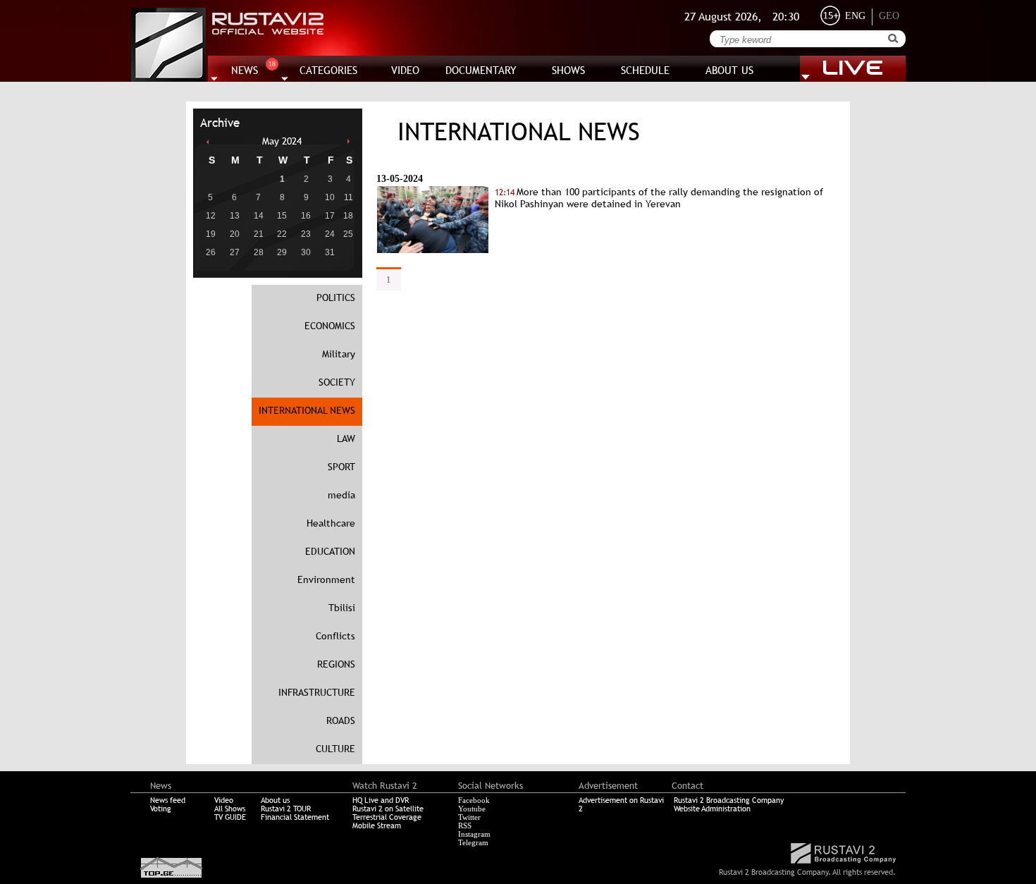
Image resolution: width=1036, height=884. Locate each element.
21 (259, 234)
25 (348, 234)
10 (330, 197)
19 (211, 234)
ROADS (340, 720)
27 (235, 252)
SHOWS (568, 70)
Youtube (472, 808)
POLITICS (335, 297)
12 (211, 216)
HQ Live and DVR (380, 800)
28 (259, 252)
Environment (326, 579)
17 (330, 216)
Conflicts (335, 635)
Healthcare (331, 523)
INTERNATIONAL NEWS (307, 410)
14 (259, 216)
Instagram (474, 834)
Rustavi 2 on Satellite (388, 808)
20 (235, 234)
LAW (346, 438)
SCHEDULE (645, 70)
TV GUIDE (230, 817)
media (341, 495)
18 (348, 216)
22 (282, 234)
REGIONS (336, 664)
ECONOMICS (329, 325)
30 (306, 252)
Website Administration (712, 808)
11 (348, 197)
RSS (464, 825)
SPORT (341, 466)
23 (306, 234)
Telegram (473, 842)
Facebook (474, 800)
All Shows (229, 808)
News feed (167, 800)
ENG (855, 16)
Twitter (469, 817)
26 (211, 252)
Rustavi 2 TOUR (286, 808)
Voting (160, 808)
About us (275, 800)
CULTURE (335, 748)
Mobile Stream (376, 825)
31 (330, 252)
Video (223, 800)
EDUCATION (330, 551)
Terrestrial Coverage (386, 817)
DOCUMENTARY (481, 70)
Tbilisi (341, 607)
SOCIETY (337, 382)
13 (235, 216)
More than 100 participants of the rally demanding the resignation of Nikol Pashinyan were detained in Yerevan (659, 197)
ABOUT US (729, 70)
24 (330, 234)
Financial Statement (295, 817)
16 (306, 216)
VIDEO (405, 70)
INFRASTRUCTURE (316, 692)
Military (338, 354)
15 (282, 216)
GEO (889, 16)
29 (282, 252)
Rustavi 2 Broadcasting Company (729, 800)
